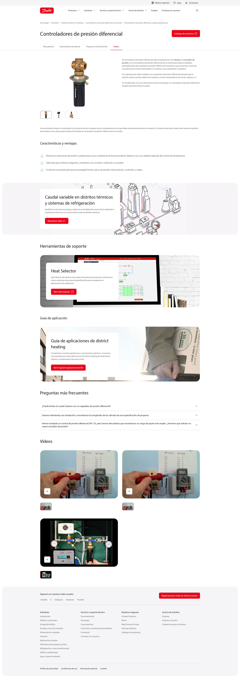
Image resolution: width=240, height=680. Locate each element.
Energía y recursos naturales (51, 628)
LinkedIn (43, 599)
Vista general (48, 46)
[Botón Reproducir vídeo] (47, 491)
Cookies (103, 668)
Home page (44, 23)
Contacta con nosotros (90, 636)
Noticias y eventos (169, 620)
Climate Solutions (129, 616)
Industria (43, 636)
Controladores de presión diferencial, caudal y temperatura (146, 23)
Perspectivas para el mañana (174, 624)
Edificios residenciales (49, 652)
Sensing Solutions (129, 628)
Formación (85, 632)
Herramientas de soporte (70, 46)
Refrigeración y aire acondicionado (54, 648)
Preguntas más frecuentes (97, 46)
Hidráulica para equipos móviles (53, 644)
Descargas (85, 620)
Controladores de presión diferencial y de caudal (104, 23)
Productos (55, 23)
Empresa (165, 616)
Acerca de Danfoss (171, 612)
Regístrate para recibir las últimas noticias (179, 595)
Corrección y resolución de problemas (96, 628)
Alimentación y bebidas (50, 632)
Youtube (80, 599)
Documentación (87, 616)
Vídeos (116, 46)
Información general (88, 668)
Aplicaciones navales (48, 640)
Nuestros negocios (130, 612)
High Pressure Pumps (130, 624)
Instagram (58, 599)
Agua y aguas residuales (50, 656)
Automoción (45, 616)
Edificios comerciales (48, 620)
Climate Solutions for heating (72, 23)
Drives (124, 620)
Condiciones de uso (69, 668)
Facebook (70, 599)
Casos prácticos (87, 624)
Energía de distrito (47, 624)
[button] (176, 3)
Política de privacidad (49, 668)
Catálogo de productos (131, 632)
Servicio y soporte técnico (93, 612)
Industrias (44, 612)
